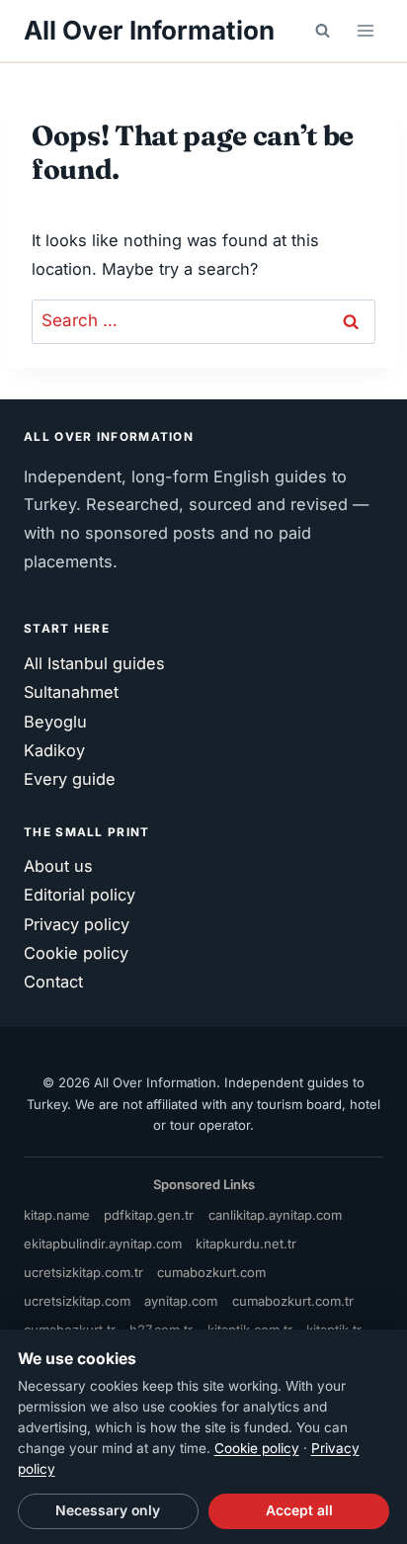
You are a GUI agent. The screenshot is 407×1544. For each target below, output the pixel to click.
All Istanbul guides (94, 663)
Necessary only (107, 1510)
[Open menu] (365, 30)
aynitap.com (180, 1301)
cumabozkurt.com (211, 1272)
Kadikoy (54, 750)
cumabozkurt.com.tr (293, 1301)
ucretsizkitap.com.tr (83, 1272)
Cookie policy (76, 953)
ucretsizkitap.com (77, 1301)
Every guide (70, 779)
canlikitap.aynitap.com (275, 1215)
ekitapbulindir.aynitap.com (103, 1243)
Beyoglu (55, 721)
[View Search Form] (322, 30)
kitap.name (57, 1215)
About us (58, 866)
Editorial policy (79, 894)
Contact (53, 981)
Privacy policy (76, 924)
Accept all (299, 1510)
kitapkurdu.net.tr (246, 1243)
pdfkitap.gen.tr (149, 1215)
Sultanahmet (71, 692)
